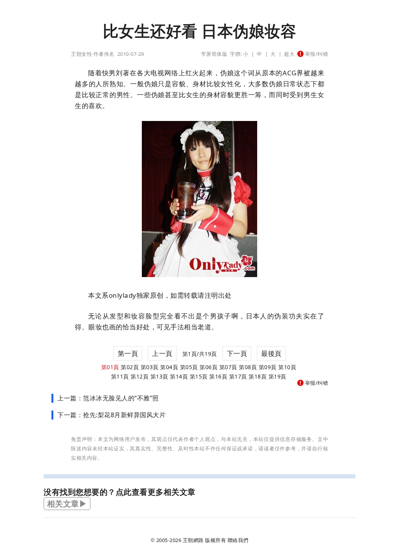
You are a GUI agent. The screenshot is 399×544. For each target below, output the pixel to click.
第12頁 (139, 376)
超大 (289, 53)
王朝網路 (193, 540)
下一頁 (237, 353)
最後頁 (271, 353)
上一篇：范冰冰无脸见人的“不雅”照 (108, 398)
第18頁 (258, 376)
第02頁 (130, 367)
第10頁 (287, 367)
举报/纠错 (316, 53)
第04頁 (169, 367)
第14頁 (179, 376)
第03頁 (150, 367)
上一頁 (162, 353)
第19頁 (277, 376)
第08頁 (248, 367)
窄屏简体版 (214, 53)
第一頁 (128, 353)
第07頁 (228, 367)
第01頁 (110, 367)
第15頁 (199, 376)
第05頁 (189, 367)
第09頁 (268, 367)
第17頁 (238, 376)
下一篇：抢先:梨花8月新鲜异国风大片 (111, 415)
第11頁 (120, 376)
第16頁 (218, 376)
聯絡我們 (238, 540)
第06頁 (208, 367)
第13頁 (159, 376)
